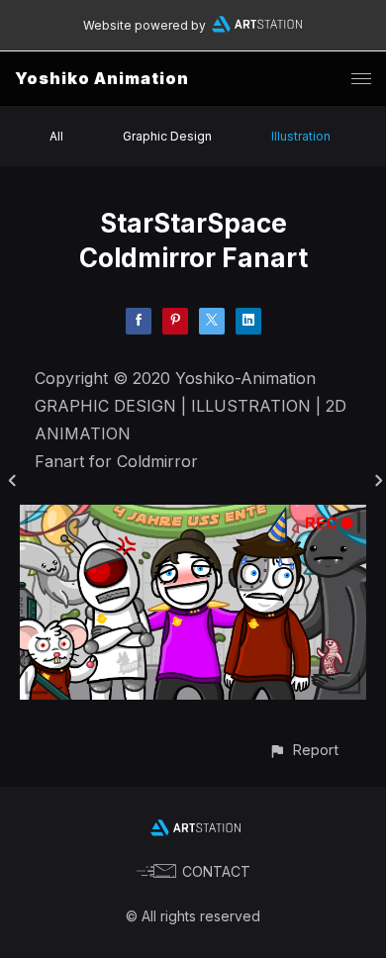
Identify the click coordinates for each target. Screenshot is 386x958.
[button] (303, 749)
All (56, 136)
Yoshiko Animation (102, 78)
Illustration (301, 136)
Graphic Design (167, 136)
